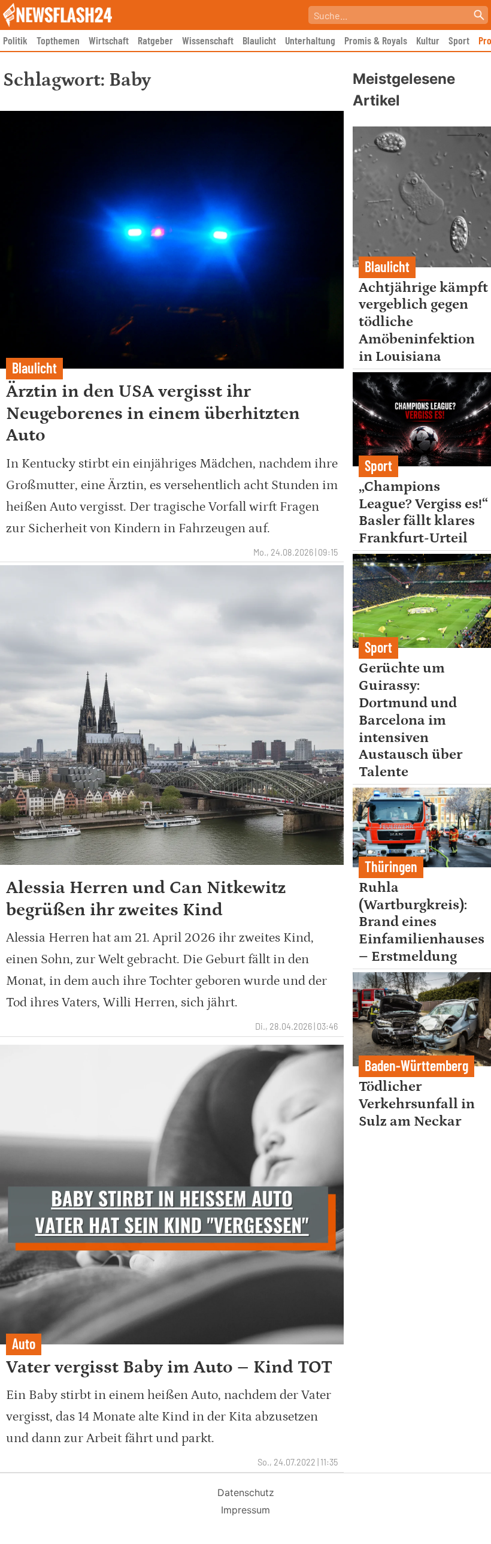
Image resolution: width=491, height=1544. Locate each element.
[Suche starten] (479, 15)
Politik (15, 40)
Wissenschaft (208, 40)
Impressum (245, 1510)
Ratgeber (155, 40)
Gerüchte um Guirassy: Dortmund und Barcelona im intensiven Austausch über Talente (410, 720)
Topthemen (58, 40)
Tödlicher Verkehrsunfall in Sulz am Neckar (417, 1103)
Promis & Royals (375, 40)
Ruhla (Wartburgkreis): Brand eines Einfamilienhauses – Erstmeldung (421, 921)
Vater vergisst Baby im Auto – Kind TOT (169, 1367)
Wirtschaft (109, 40)
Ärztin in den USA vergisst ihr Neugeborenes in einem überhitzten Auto (153, 413)
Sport (458, 40)
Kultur (428, 40)
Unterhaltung (310, 40)
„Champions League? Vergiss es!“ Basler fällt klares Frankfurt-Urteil (423, 512)
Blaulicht (259, 40)
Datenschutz (245, 1492)
